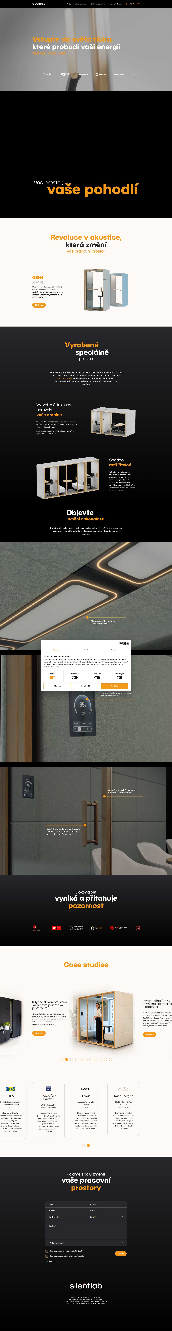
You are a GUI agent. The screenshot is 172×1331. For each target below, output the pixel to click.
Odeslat (121, 1253)
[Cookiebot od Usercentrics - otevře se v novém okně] (120, 643)
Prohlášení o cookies (75, 1299)
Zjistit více (39, 305)
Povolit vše (114, 686)
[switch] (75, 677)
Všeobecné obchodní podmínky (91, 1301)
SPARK (38, 283)
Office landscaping (98, 4)
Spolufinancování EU (99, 1303)
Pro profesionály (115, 4)
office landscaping (63, 378)
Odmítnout (57, 686)
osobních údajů (76, 1251)
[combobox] (106, 1217)
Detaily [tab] (86, 650)
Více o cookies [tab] (116, 650)
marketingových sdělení (76, 1256)
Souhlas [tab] (56, 650)
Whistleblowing (74, 1301)
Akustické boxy (80, 4)
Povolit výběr (86, 686)
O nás (68, 4)
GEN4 (37, 278)
